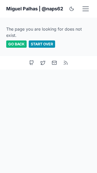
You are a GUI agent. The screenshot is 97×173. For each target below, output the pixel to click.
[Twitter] (43, 62)
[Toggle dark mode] (71, 8)
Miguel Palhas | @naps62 (34, 8)
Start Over (42, 44)
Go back (16, 44)
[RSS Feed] (65, 62)
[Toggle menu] (85, 8)
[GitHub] (31, 62)
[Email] (54, 62)
